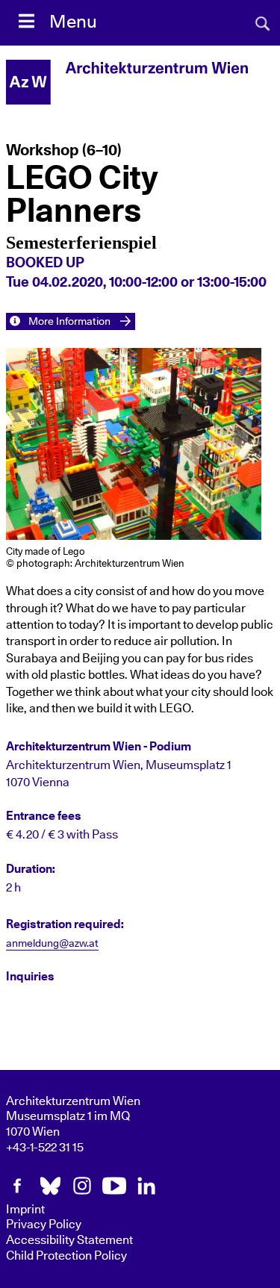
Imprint (25, 1210)
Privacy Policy (43, 1225)
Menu (73, 22)
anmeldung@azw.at (52, 944)
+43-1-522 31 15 (45, 1148)
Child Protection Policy (66, 1256)
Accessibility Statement (69, 1240)
